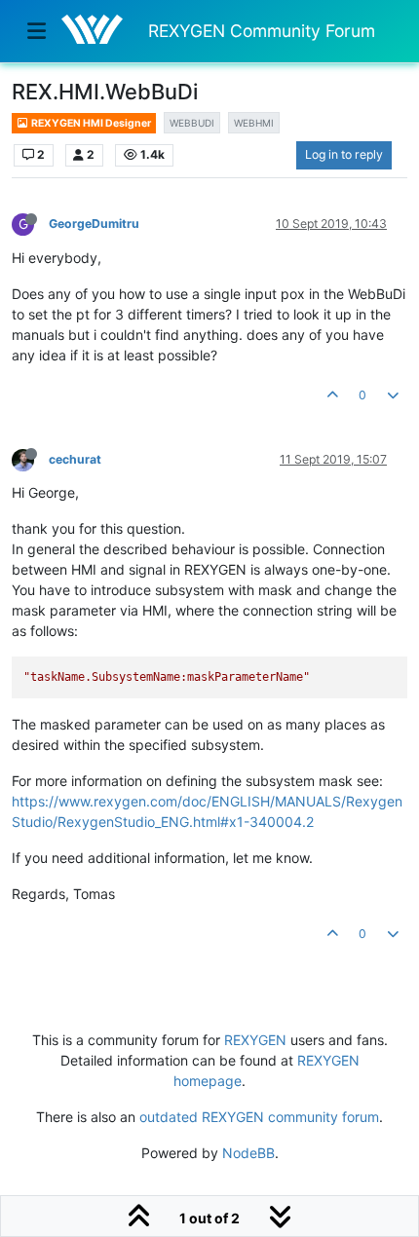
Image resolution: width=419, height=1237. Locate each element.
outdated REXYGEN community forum (259, 1116)
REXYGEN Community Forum (261, 30)
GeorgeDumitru (94, 223)
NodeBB (248, 1152)
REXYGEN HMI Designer (90, 123)
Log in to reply (344, 154)
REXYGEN (255, 1039)
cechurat (75, 459)
